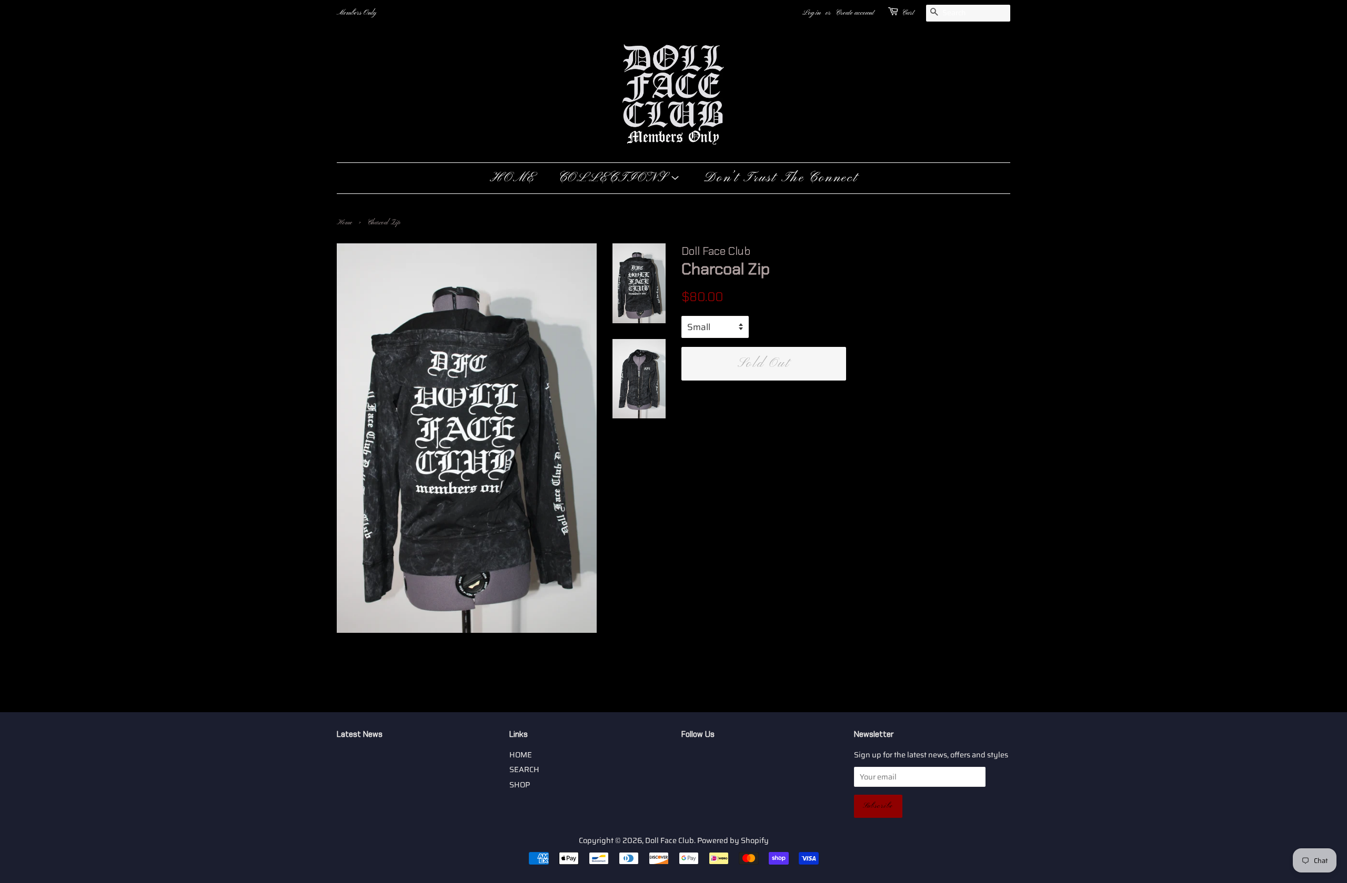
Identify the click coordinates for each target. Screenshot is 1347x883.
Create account (855, 12)
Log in (811, 12)
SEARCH (524, 769)
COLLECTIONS (614, 178)
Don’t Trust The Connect (780, 178)
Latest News (360, 734)
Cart (908, 12)
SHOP (519, 784)
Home (344, 223)
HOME (512, 178)
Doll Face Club (669, 840)
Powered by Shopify (733, 840)
